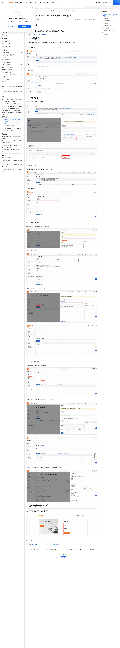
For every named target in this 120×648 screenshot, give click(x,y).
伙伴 (44, 2)
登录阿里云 (24, 26)
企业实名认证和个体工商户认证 (40, 34)
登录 (116, 2)
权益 (31, 2)
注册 (111, 2)
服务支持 (46, 10)
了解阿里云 (54, 2)
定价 (35, 2)
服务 (48, 2)
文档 (99, 2)
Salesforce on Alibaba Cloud (36, 10)
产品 (21, 2)
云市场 (39, 2)
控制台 (106, 2)
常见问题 (52, 10)
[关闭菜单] (2, 2)
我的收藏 (93, 19)
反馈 (64, 557)
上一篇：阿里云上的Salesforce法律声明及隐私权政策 (42, 550)
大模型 (16, 2)
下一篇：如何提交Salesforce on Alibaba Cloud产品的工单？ (78, 550)
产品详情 (85, 19)
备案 (103, 2)
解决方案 (26, 2)
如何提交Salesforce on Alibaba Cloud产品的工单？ (46, 544)
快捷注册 (10, 26)
